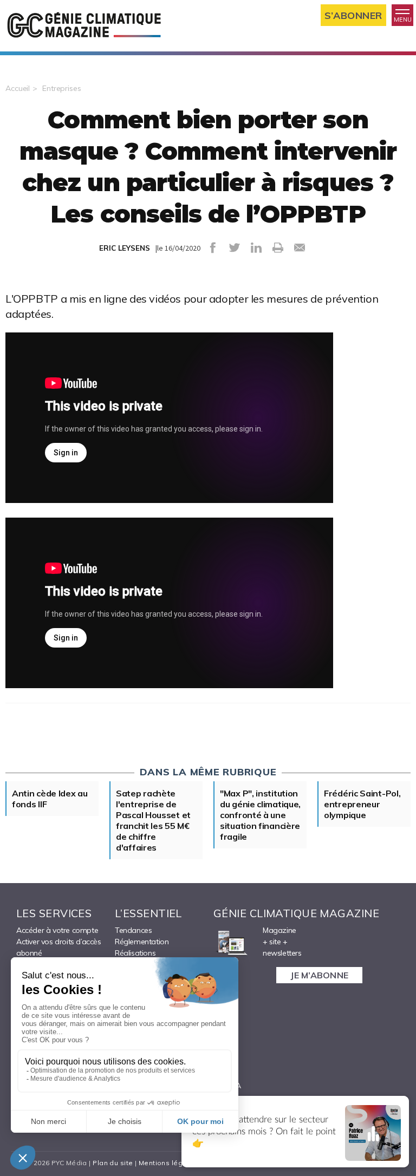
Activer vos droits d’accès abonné (58, 947)
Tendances (133, 930)
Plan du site (113, 1163)
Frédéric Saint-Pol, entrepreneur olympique (362, 804)
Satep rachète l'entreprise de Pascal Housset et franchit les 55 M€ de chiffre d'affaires (153, 820)
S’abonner (353, 15)
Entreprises (61, 88)
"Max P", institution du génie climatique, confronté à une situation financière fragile (260, 815)
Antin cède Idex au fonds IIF (50, 798)
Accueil (17, 88)
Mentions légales (168, 1163)
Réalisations (135, 953)
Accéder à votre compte (57, 930)
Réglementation (141, 941)
